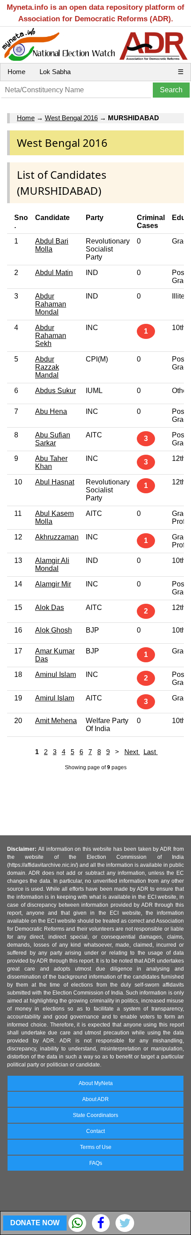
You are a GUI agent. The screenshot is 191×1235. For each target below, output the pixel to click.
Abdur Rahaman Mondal (50, 304)
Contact (95, 1131)
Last (150, 751)
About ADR (95, 1099)
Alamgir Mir (53, 584)
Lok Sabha (55, 71)
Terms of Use (95, 1147)
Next (132, 751)
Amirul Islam (54, 698)
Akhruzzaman (57, 537)
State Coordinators (95, 1115)
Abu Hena (51, 411)
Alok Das (49, 607)
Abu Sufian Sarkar (52, 439)
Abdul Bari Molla (51, 245)
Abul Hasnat (54, 482)
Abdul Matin (54, 272)
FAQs (95, 1163)
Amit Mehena (56, 720)
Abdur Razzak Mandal (47, 367)
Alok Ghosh (53, 630)
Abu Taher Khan (51, 462)
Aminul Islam (55, 674)
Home (16, 71)
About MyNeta (96, 1083)
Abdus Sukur (55, 390)
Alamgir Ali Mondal (52, 564)
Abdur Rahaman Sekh (50, 335)
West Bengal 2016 (71, 118)
